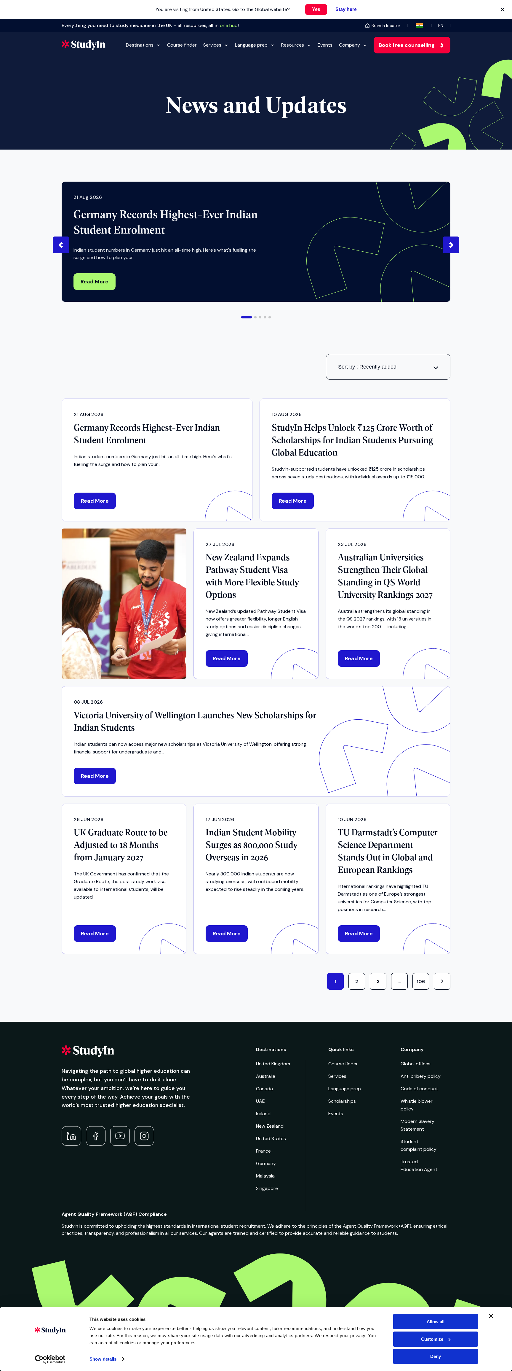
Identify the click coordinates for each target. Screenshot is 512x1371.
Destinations (139, 45)
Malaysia (265, 1176)
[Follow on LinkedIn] (71, 1136)
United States (271, 1138)
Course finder (182, 45)
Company (349, 45)
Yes (316, 9)
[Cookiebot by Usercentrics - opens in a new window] (50, 1359)
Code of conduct (419, 1089)
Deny (435, 1356)
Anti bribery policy (421, 1076)
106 (421, 981)
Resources (292, 45)
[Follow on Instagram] (144, 1136)
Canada (264, 1089)
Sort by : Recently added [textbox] (367, 367)
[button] (246, 317)
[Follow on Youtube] (120, 1136)
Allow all (435, 1321)
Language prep (251, 45)
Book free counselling (407, 45)
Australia (265, 1076)
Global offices (416, 1064)
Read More (94, 281)
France (263, 1151)
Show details (102, 1359)
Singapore (267, 1188)
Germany (266, 1163)
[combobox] (388, 367)
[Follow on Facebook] (95, 1136)
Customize (432, 1339)
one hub (229, 25)
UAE (260, 1101)
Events (325, 45)
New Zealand (270, 1126)
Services (212, 45)
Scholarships (342, 1101)
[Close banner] (491, 1316)
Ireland (263, 1113)
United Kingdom (273, 1064)
